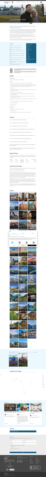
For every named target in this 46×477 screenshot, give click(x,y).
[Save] (45, 6)
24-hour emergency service (14, 102)
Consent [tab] (14, 233)
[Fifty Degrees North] (7, 2)
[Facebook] (45, 12)
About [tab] (32, 233)
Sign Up (23, 452)
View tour (13, 360)
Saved (19, 354)
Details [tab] (23, 233)
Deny (14, 245)
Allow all (32, 245)
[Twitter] (45, 14)
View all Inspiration (39, 402)
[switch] (19, 242)
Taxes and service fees (13, 104)
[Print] (45, 10)
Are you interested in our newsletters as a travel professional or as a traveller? (17, 445)
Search (41, 2)
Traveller (12, 447)
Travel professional (13, 446)
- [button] (0, 375)
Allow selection (23, 245)
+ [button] (0, 374)
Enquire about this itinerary (14, 431)
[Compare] (45, 8)
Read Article (6, 423)
